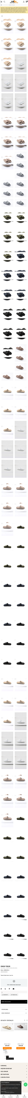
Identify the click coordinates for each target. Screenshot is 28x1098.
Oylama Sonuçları (9, 1058)
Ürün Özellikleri (5, 1001)
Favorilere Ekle (12, 1024)
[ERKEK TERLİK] (7, 1033)
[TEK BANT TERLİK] (6, 5)
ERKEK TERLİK (7, 1044)
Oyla (7, 1056)
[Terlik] (5, 5)
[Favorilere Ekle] (14, 992)
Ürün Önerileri (5, 1013)
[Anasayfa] (2, 5)
